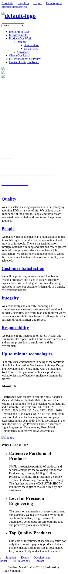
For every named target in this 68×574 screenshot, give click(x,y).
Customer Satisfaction (23, 268)
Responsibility (15, 327)
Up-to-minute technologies (27, 353)
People (8, 228)
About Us (7, 3)
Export (37, 3)
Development (54, 3)
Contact (39, 560)
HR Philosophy (21, 560)
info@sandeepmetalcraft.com (14, 6)
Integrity (10, 297)
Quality (9, 199)
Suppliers (23, 3)
